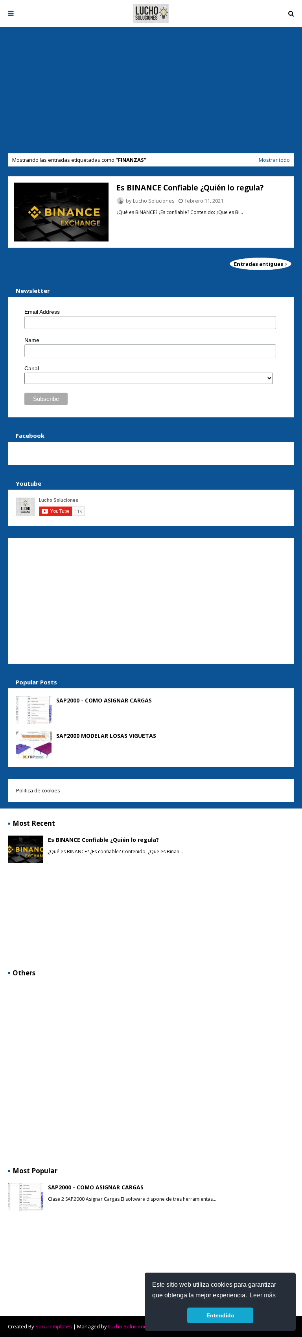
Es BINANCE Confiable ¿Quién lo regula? (189, 188)
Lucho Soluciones (154, 200)
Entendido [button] (220, 1315)
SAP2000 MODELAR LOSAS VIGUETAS (106, 735)
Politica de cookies (38, 790)
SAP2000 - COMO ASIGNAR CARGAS (104, 700)
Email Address (42, 312)
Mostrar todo (274, 159)
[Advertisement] (151, 92)
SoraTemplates (53, 1326)
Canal (31, 368)
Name (31, 340)
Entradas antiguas (259, 263)
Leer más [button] (263, 1295)
